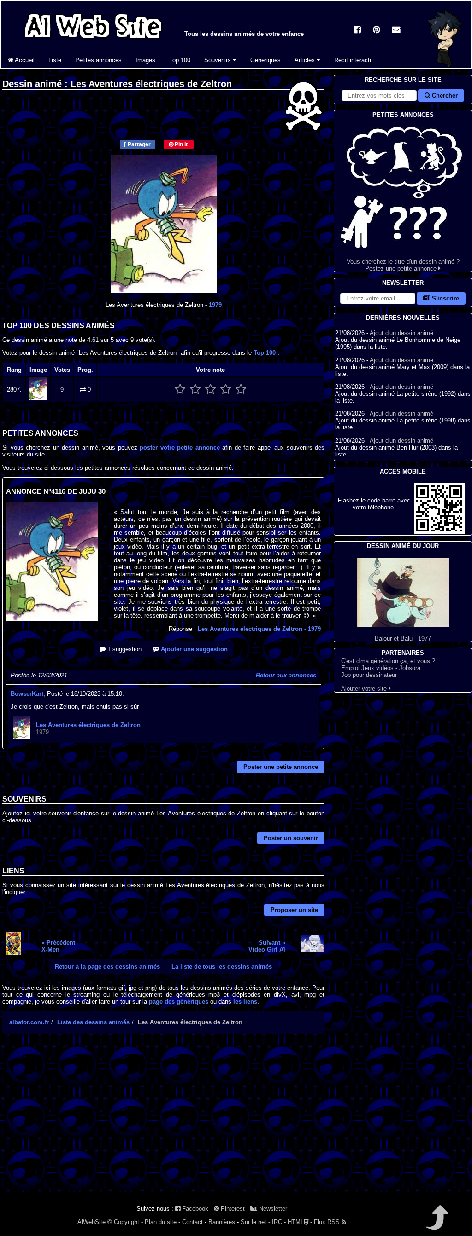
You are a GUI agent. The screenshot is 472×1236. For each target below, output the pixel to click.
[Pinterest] (377, 30)
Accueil (24, 60)
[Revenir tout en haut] (436, 1223)
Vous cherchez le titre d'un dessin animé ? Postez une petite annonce (403, 265)
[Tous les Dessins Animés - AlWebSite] (93, 40)
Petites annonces (98, 60)
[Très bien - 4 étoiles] (225, 389)
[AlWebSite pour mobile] (439, 531)
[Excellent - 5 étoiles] (240, 389)
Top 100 (179, 60)
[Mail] (396, 30)
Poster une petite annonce (280, 766)
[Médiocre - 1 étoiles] (180, 389)
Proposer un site (294, 910)
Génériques (265, 60)
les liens (245, 1001)
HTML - (300, 1222)
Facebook (194, 1208)
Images (145, 60)
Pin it (180, 144)
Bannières (221, 1222)
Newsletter (272, 1208)
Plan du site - (162, 1222)
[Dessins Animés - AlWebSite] (445, 66)
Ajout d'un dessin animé (401, 332)
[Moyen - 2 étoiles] (195, 389)
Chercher (444, 95)
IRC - (279, 1222)
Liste (54, 60)
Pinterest (232, 1208)
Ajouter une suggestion (193, 649)
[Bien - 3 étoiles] (210, 389)
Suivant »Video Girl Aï (266, 946)
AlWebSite (91, 1222)
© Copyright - (125, 1222)
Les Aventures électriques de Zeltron (259, 628)
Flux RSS (328, 1222)
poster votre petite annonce (180, 447)
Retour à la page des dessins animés (107, 966)
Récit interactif (353, 60)
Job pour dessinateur (369, 674)
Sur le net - (255, 1222)
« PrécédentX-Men (58, 946)
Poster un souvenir (291, 838)
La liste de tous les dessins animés (221, 966)
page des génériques (178, 1001)
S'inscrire (444, 298)
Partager (138, 144)
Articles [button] (306, 60)
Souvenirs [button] (218, 60)
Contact (192, 1222)
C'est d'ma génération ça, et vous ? (388, 661)
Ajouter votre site (365, 688)
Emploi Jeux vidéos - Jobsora (380, 667)
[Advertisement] (163, 1121)
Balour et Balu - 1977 (403, 638)
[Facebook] (357, 30)
